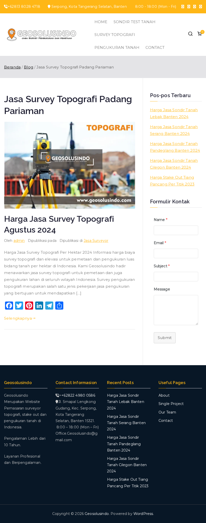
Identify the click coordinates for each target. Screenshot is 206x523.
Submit (165, 337)
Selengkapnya (18, 318)
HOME (101, 21)
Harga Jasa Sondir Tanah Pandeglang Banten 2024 (175, 147)
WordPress (143, 513)
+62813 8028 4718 (24, 6)
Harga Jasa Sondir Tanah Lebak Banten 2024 (174, 113)
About (164, 395)
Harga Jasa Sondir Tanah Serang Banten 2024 (174, 130)
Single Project (171, 403)
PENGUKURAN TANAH (116, 47)
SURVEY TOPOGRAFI (114, 34)
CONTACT (155, 47)
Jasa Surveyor (96, 240)
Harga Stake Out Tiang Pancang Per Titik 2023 (172, 180)
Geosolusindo (97, 513)
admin (19, 240)
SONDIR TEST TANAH (135, 21)
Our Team (167, 412)
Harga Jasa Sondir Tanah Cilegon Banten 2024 (174, 164)
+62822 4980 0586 (78, 395)
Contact (166, 420)
